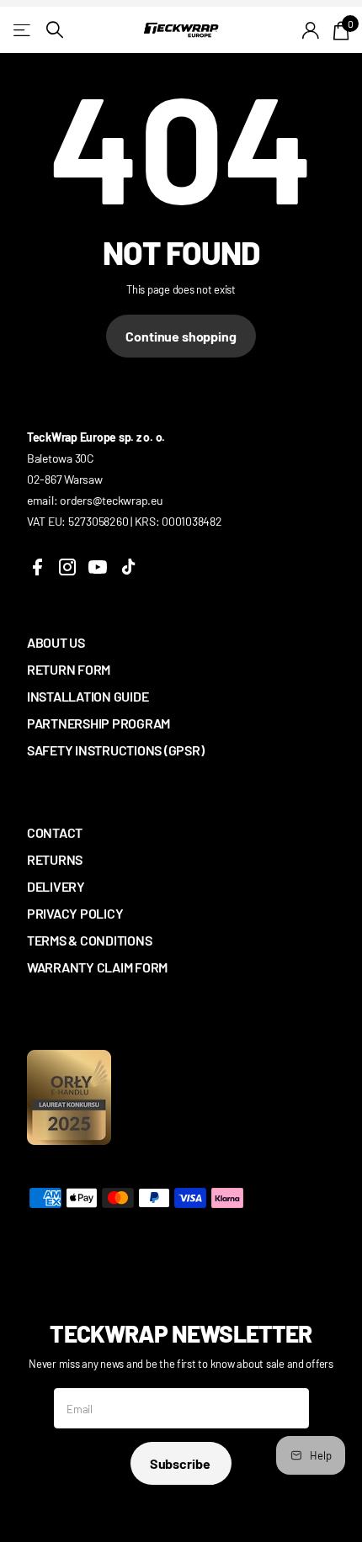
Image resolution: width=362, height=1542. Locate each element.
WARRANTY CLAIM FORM (97, 967)
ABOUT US (56, 642)
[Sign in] (311, 30)
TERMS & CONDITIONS (89, 940)
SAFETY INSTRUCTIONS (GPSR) (115, 750)
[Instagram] (67, 567)
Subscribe (181, 1463)
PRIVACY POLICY (75, 913)
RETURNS (55, 859)
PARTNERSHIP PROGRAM (98, 723)
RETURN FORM (68, 669)
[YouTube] (98, 567)
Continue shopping (180, 336)
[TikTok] (128, 567)
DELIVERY (56, 886)
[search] (54, 30)
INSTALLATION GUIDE (87, 696)
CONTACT (55, 832)
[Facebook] (37, 567)
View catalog (23, 30)
